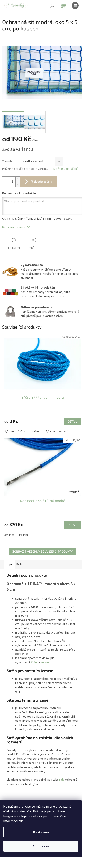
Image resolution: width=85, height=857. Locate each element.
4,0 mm (36, 431)
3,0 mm (22, 431)
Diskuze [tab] (21, 564)
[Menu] (75, 5)
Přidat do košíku (41, 181)
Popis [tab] (9, 564)
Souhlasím (40, 846)
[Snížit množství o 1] (17, 184)
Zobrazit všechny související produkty (42, 551)
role (62, 780)
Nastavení (41, 832)
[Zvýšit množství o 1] (17, 179)
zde (21, 821)
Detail (72, 421)
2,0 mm (9, 431)
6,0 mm (50, 431)
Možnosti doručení (65, 169)
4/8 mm (23, 535)
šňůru (34, 662)
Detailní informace (14, 227)
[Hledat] (52, 5)
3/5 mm (9, 535)
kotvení (45, 662)
